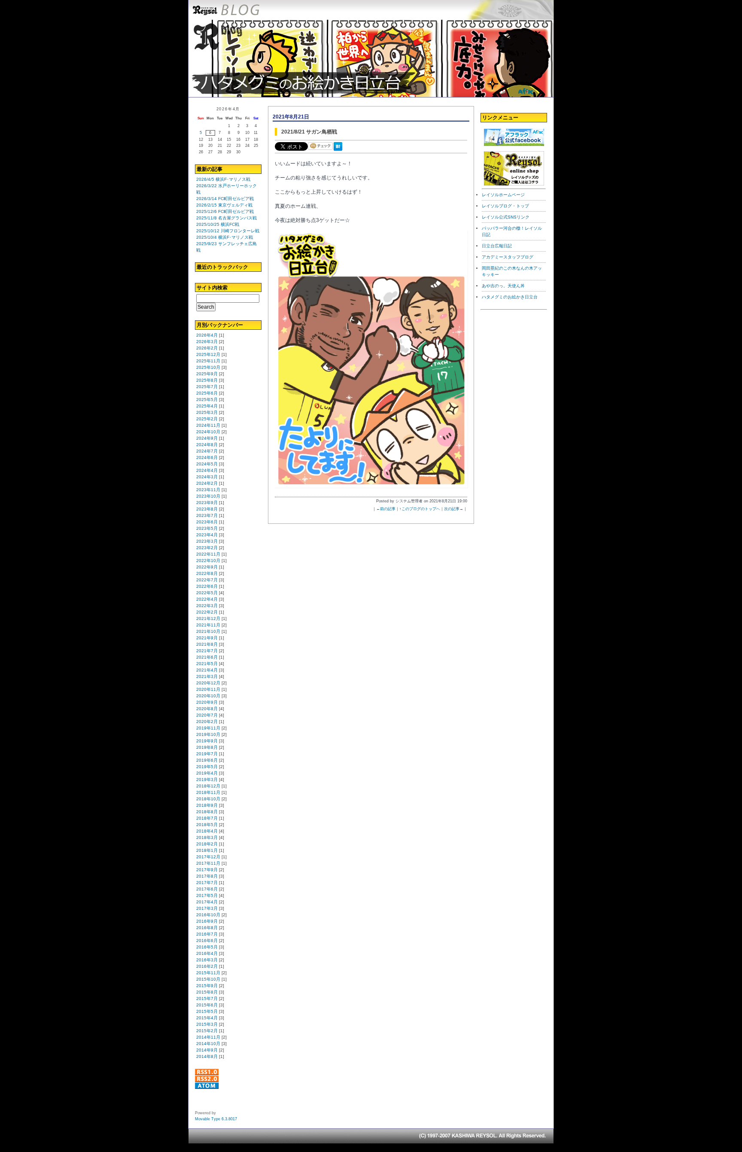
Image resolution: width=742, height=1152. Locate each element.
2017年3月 (207, 908)
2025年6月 (207, 393)
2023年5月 (207, 528)
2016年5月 (207, 947)
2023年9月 (207, 502)
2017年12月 (208, 856)
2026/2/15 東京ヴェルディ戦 (224, 205)
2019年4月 (207, 773)
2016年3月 (207, 959)
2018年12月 (208, 786)
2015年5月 (207, 1011)
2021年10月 (208, 631)
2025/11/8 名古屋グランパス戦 (226, 218)
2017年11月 (208, 863)
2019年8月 (207, 747)
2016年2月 (207, 966)
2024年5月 (207, 464)
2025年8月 (207, 380)
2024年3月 (207, 476)
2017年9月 (207, 869)
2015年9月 (207, 985)
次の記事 (451, 509)
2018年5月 (207, 824)
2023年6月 (207, 522)
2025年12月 (208, 354)
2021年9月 (207, 637)
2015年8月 (207, 992)
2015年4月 (207, 1017)
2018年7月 (207, 818)
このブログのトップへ (420, 509)
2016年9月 (207, 921)
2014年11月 (208, 1037)
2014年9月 (207, 1050)
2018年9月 (207, 805)
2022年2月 (207, 612)
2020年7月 (207, 715)
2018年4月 (207, 831)
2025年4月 (207, 406)
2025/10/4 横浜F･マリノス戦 (224, 237)
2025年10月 (208, 367)
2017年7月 (207, 882)
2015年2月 (207, 1030)
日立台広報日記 (497, 245)
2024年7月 (207, 451)
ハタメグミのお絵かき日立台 (510, 297)
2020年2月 (207, 721)
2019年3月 (207, 779)
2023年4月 (207, 534)
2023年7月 (207, 515)
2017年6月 (207, 889)
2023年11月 (208, 489)
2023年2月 (207, 547)
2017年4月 (207, 902)
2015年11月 (208, 972)
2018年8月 (207, 811)
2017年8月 (207, 876)
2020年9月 (207, 702)
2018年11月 (208, 792)
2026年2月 (207, 348)
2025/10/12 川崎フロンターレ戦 (227, 230)
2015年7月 (207, 998)
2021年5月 (207, 663)
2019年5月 (207, 766)
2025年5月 (207, 399)
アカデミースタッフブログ (507, 257)
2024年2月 (207, 483)
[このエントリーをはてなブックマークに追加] (340, 151)
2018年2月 (207, 844)
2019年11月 (208, 728)
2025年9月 (207, 373)
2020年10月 (208, 695)
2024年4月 (207, 470)
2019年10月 (208, 734)
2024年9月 (207, 438)
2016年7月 (207, 934)
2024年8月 (207, 444)
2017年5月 (207, 895)
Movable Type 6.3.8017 (216, 1119)
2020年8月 (207, 708)
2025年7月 (207, 386)
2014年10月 (208, 1043)
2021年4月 (207, 670)
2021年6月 (207, 657)
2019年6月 (207, 760)
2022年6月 (207, 586)
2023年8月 (207, 509)
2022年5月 (207, 592)
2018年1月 (207, 850)
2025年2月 (207, 418)
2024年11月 (208, 425)
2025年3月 (207, 412)
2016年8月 (207, 927)
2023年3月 (207, 541)
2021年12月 (208, 618)
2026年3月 (207, 341)
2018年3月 (207, 837)
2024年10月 (208, 431)
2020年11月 (208, 689)
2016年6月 (207, 940)
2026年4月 (207, 335)
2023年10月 (208, 496)
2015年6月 (207, 1005)
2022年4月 (207, 599)
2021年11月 (208, 625)
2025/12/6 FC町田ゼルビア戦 (225, 211)
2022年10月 (208, 560)
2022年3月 (207, 605)
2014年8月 (207, 1056)
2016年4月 (207, 953)
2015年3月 (207, 1024)
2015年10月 (208, 979)
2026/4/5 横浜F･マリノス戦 (223, 179)
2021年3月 (207, 676)
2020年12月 (208, 683)
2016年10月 (208, 914)
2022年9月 (207, 567)
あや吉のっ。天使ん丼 (503, 285)
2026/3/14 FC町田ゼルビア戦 (225, 198)
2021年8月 (207, 644)
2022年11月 (208, 554)
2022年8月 (207, 573)
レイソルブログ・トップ (505, 206)
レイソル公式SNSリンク (505, 217)
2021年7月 (207, 650)
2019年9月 (207, 741)
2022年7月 (207, 580)
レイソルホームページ (503, 194)
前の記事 (387, 509)
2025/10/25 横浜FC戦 (217, 224)
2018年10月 (208, 798)
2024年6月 (207, 457)
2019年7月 (207, 753)
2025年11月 (208, 361)
